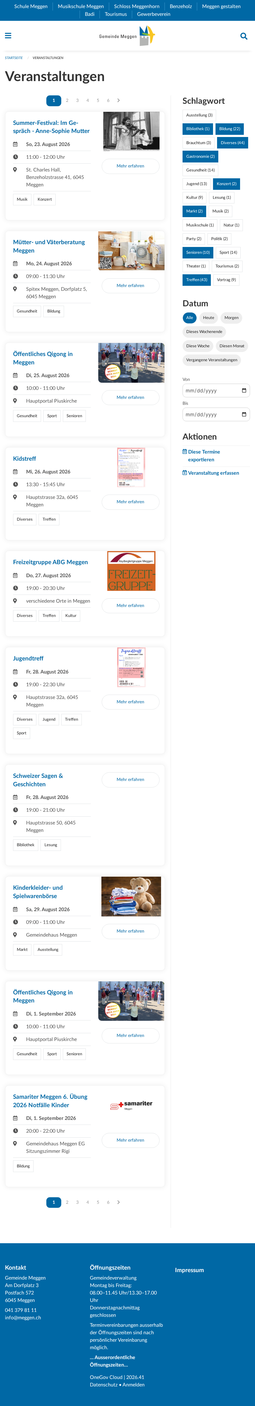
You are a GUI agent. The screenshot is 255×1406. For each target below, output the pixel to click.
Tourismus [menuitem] (118, 14)
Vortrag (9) (226, 280)
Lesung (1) (222, 197)
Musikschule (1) (200, 225)
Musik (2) (220, 211)
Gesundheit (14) (200, 170)
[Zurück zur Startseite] (127, 36)
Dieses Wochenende (204, 332)
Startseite (14, 58)
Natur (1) (231, 225)
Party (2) (193, 239)
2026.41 (135, 1377)
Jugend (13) (196, 184)
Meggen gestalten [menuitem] (224, 6)
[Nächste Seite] (118, 100)
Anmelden (134, 1384)
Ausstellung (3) (199, 115)
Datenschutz (104, 1384)
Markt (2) (194, 211)
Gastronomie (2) (200, 156)
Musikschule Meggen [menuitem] (83, 6)
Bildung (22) (229, 129)
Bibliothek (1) (197, 129)
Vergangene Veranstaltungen (211, 360)
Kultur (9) (194, 197)
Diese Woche (198, 346)
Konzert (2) (226, 184)
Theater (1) (196, 266)
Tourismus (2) (227, 266)
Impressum (189, 1270)
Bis (185, 403)
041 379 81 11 (21, 1310)
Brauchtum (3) (198, 143)
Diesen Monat (232, 346)
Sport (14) (228, 252)
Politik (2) (219, 239)
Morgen (232, 318)
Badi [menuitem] (92, 14)
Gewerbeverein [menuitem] (156, 14)
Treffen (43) (196, 280)
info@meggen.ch (23, 1317)
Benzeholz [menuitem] (183, 6)
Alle (189, 318)
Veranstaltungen (48, 58)
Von (186, 379)
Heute (208, 318)
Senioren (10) (198, 252)
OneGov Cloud (106, 1377)
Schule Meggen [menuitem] (33, 6)
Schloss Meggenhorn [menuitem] (139, 6)
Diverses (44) (232, 143)
